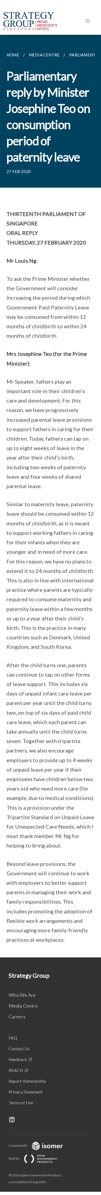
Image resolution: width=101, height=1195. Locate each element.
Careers (17, 1017)
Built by (14, 1158)
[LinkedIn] (14, 1119)
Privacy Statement (26, 1091)
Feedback (18, 1059)
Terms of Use (21, 1102)
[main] (50, 496)
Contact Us (19, 1048)
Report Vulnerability (27, 1080)
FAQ (13, 1037)
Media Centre (23, 1006)
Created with (18, 1145)
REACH (16, 1070)
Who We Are (22, 995)
